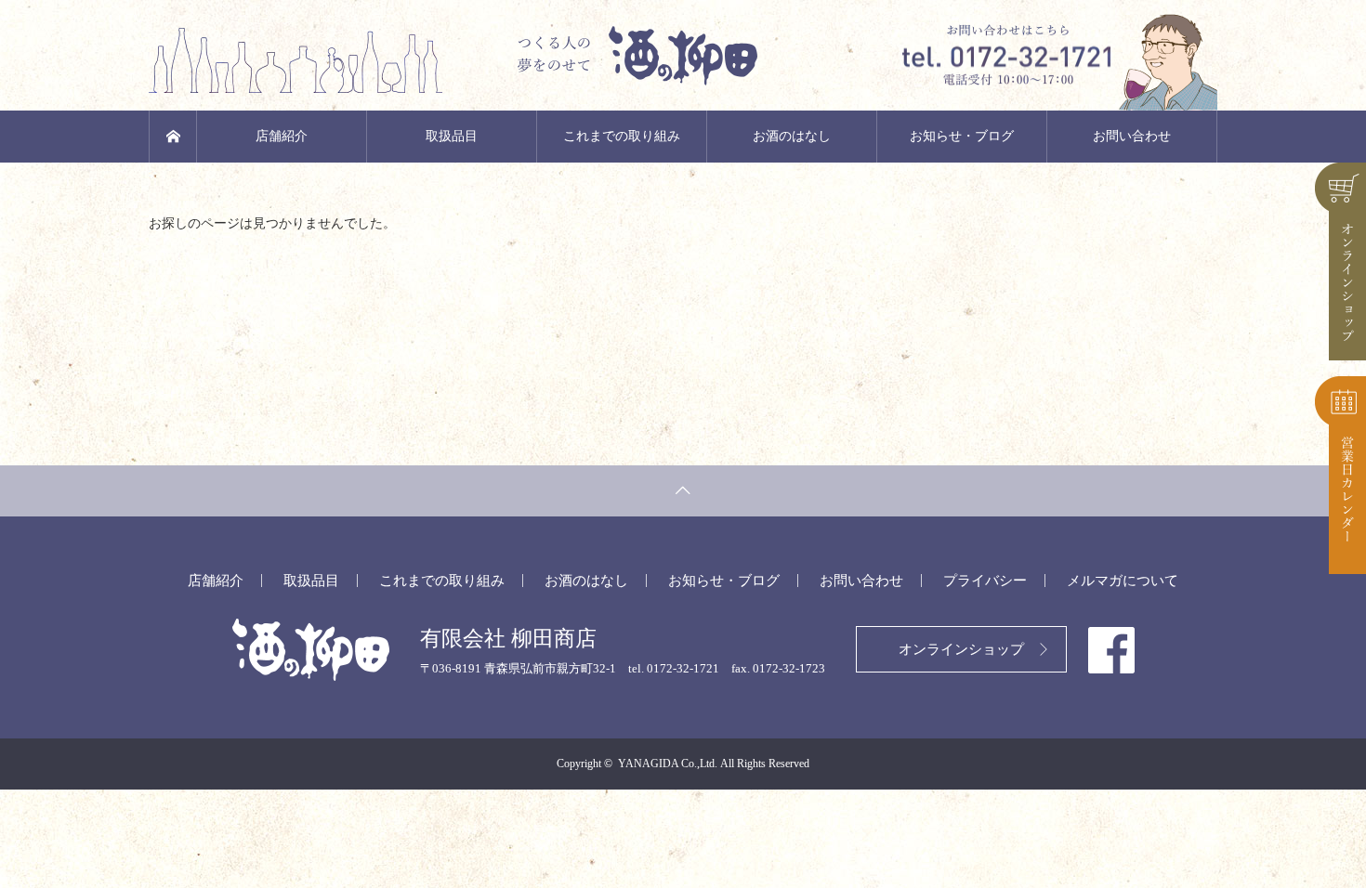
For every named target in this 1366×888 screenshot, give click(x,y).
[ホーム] (173, 137)
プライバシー (985, 580)
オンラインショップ (961, 649)
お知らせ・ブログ (962, 136)
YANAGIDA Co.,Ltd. (667, 763)
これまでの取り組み (621, 136)
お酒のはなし (792, 136)
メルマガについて (1122, 580)
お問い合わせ (1132, 136)
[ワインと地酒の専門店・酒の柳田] (683, 55)
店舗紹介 (282, 136)
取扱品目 (452, 136)
